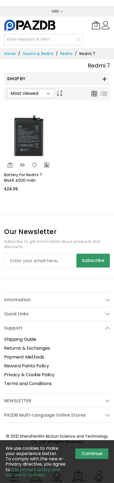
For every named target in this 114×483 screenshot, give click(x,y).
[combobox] (43, 39)
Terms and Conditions (28, 383)
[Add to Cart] (10, 165)
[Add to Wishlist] (34, 165)
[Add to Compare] (47, 165)
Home (10, 53)
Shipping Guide (20, 339)
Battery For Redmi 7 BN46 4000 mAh (23, 177)
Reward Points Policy (26, 366)
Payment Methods (24, 357)
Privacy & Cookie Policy (29, 375)
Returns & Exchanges (27, 348)
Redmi (66, 53)
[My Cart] (96, 25)
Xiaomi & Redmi (38, 53)
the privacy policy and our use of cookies (33, 472)
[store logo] (30, 25)
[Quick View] (22, 165)
